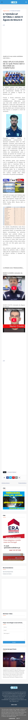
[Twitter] (10, 477)
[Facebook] (7, 477)
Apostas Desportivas (8, 571)
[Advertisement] (14, 40)
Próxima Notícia (22, 483)
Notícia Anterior (6, 483)
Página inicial (6, 10)
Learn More (12, 718)
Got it (18, 718)
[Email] (16, 477)
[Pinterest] (13, 477)
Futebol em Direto (7, 574)
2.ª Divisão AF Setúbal (15, 10)
